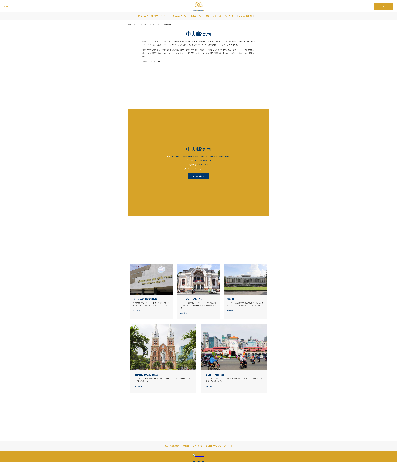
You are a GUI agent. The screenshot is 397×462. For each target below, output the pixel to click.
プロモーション (217, 16)
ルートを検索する (198, 176)
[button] (6, 6)
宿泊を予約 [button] (383, 6)
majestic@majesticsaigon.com (202, 169)
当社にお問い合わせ (213, 446)
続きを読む (136, 310)
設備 (207, 16)
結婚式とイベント (197, 16)
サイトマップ (198, 446)
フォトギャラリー (230, 16)
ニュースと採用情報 (245, 16)
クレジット (228, 446)
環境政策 (186, 446)
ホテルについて (143, 16)
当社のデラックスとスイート (160, 16)
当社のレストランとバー (180, 16)
